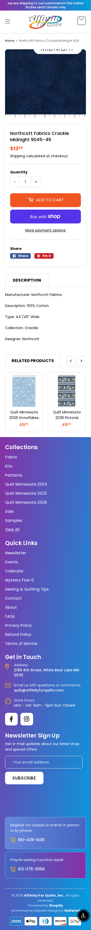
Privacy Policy (18, 625)
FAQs (10, 616)
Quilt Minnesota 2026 (26, 502)
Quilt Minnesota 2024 (26, 484)
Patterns (13, 475)
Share (16, 248)
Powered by (38, 905)
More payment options (45, 230)
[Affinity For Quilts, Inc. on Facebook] (11, 719)
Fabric (11, 457)
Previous (70, 360)
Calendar (14, 571)
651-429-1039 (31, 839)
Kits (8, 466)
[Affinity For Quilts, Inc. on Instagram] (26, 719)
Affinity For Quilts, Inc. (44, 895)
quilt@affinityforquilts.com (38, 690)
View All (12, 529)
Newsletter (15, 553)
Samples (13, 520)
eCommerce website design (35, 910)
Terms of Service (21, 643)
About (11, 607)
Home (9, 40)
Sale (9, 511)
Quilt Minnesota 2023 (26, 493)
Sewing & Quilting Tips (27, 589)
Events (11, 562)
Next (81, 360)
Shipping (17, 156)
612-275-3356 (31, 869)
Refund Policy (18, 634)
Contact (13, 598)
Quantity (19, 172)
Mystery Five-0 (19, 580)
